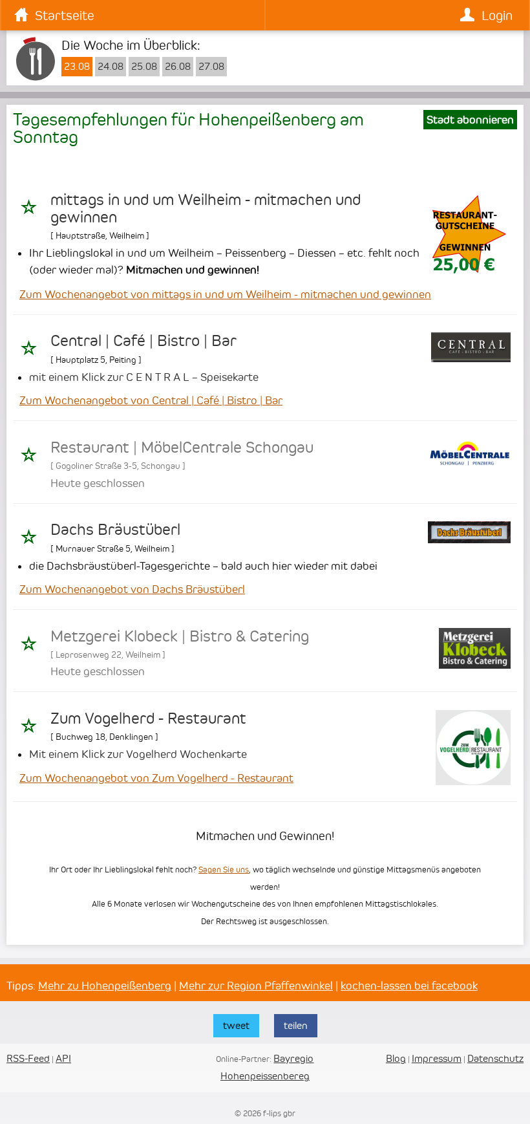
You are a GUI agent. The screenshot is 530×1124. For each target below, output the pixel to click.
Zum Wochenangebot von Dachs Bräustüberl (132, 589)
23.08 (77, 66)
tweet (236, 1025)
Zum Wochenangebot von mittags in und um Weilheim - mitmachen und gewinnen (225, 294)
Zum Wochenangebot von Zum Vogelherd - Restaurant (156, 778)
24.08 (110, 66)
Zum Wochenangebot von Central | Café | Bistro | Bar (150, 400)
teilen (296, 1025)
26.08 (178, 66)
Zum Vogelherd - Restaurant (148, 718)
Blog (396, 1058)
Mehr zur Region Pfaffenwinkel (256, 985)
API (63, 1058)
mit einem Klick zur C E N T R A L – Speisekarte (144, 377)
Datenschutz (495, 1058)
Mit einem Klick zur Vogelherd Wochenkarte (138, 754)
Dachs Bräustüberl (115, 530)
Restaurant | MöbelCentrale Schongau (181, 447)
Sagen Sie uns (223, 869)
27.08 (211, 66)
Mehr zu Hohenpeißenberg (104, 985)
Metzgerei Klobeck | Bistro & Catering (179, 636)
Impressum (436, 1058)
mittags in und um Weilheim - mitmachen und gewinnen (205, 208)
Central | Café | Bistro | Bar (143, 341)
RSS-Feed (28, 1058)
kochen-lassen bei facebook (409, 985)
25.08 (144, 66)
